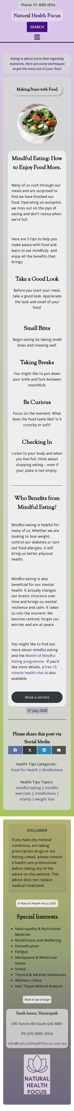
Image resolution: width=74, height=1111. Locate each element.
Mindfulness (52, 769)
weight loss (44, 799)
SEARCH (37, 26)
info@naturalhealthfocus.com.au (37, 1043)
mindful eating (28, 787)
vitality (25, 799)
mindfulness (45, 793)
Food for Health (24, 769)
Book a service (37, 697)
